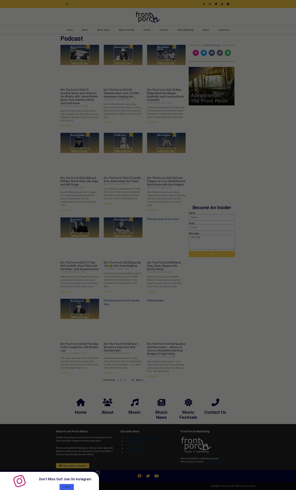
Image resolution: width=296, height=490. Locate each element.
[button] (98, 472)
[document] (148, 245)
